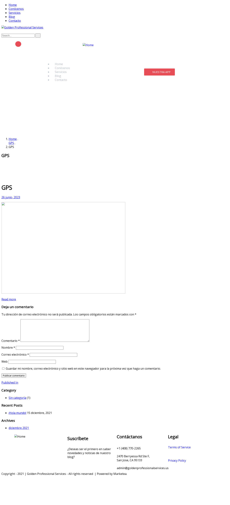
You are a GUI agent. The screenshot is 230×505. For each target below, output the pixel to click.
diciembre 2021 (19, 428)
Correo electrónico (15, 355)
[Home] (88, 45)
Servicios (14, 13)
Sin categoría (17, 398)
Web (4, 362)
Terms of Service (179, 447)
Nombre (8, 348)
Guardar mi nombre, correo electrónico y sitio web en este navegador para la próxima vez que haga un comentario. (83, 369)
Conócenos (16, 9)
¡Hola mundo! (17, 413)
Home (13, 5)
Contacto (15, 21)
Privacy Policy (177, 460)
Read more (8, 299)
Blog (12, 17)
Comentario (10, 341)
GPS (11, 143)
